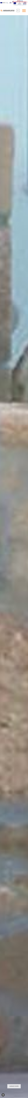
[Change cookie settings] (3, 1094)
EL (18, 10)
